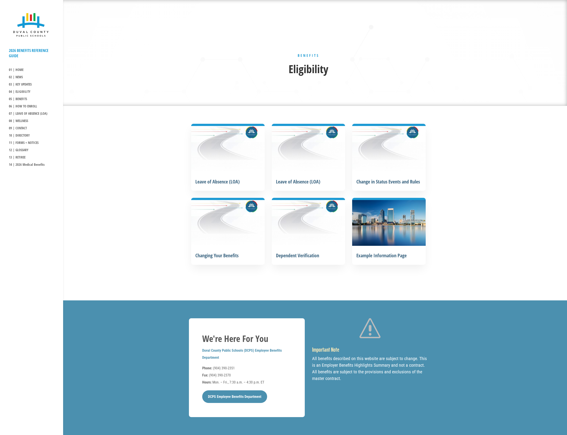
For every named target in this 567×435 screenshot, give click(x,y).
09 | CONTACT (18, 128)
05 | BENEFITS (18, 99)
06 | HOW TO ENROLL (23, 106)
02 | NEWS (16, 77)
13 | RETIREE (17, 157)
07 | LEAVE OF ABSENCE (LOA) (28, 114)
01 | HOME (16, 70)
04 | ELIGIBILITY (19, 92)
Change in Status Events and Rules (388, 181)
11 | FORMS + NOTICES (24, 143)
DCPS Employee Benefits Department (234, 397)
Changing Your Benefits (217, 255)
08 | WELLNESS (18, 121)
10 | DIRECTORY (19, 135)
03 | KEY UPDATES (20, 84)
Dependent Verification (297, 255)
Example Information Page (381, 255)
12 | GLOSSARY (18, 150)
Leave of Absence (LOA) (217, 181)
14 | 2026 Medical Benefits (27, 165)
